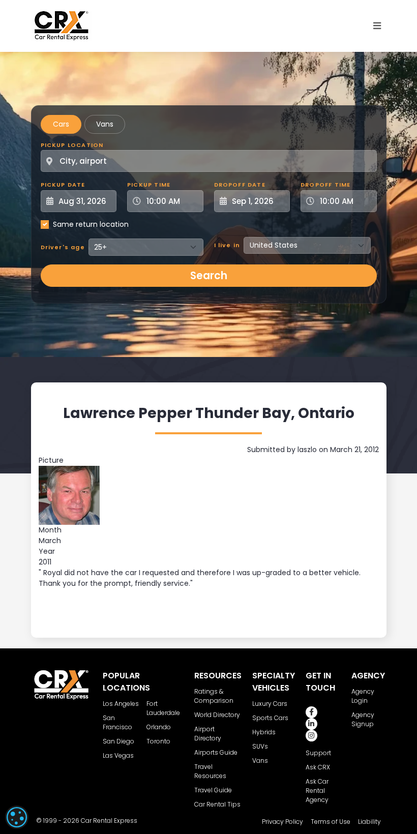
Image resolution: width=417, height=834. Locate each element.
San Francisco (117, 722)
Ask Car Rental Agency (317, 790)
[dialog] (16, 817)
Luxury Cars (269, 703)
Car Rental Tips (217, 804)
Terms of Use (330, 821)
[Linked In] (311, 724)
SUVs (260, 746)
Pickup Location (72, 145)
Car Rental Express (109, 820)
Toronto (158, 741)
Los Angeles (121, 703)
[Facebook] (311, 712)
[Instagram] (311, 735)
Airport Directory (207, 733)
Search (208, 276)
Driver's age (63, 247)
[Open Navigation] (377, 26)
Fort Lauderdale (163, 708)
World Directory (217, 714)
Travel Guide (213, 790)
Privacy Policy (282, 821)
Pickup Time (148, 185)
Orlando (158, 727)
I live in (227, 245)
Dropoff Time (325, 185)
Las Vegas (118, 755)
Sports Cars (270, 717)
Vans (104, 124)
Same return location (91, 224)
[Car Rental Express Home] (61, 25)
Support (318, 753)
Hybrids (264, 732)
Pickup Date (63, 185)
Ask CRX (318, 767)
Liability (369, 821)
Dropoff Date (239, 185)
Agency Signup (362, 719)
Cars (61, 124)
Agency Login (362, 696)
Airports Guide (215, 752)
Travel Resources (210, 771)
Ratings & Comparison (213, 696)
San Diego (118, 741)
